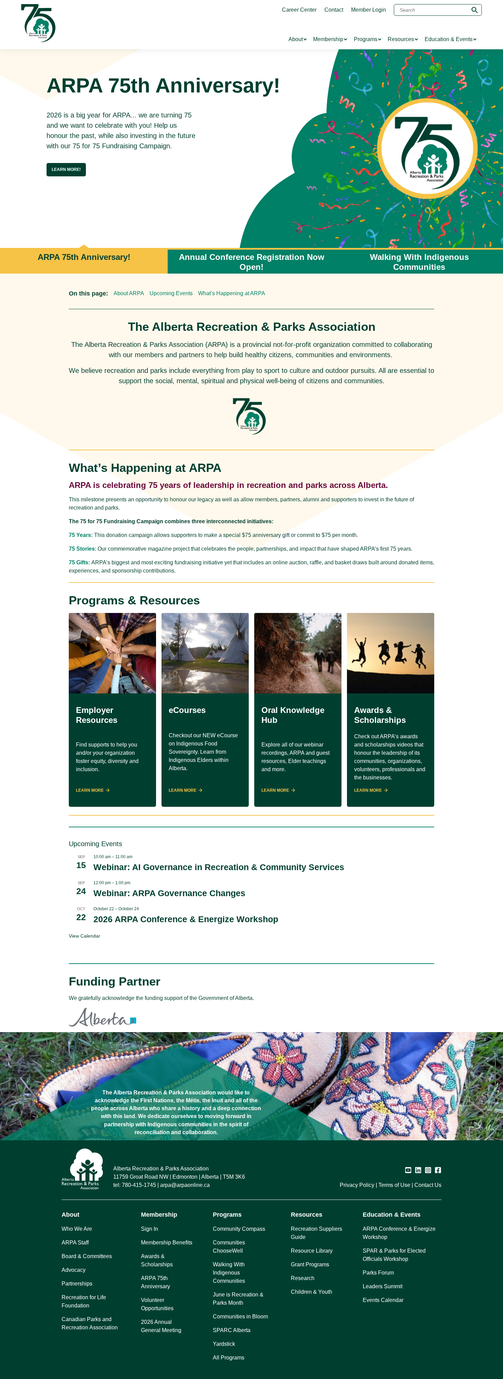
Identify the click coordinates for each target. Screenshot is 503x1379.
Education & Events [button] (392, 1214)
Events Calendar (383, 1300)
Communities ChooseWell (229, 1247)
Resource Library (312, 1251)
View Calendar (84, 936)
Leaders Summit (382, 1286)
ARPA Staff (75, 1242)
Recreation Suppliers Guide (316, 1233)
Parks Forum (378, 1273)
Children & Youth (311, 1292)
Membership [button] (159, 1214)
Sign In (149, 1229)
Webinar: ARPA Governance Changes (169, 893)
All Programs (228, 1358)
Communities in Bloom (240, 1316)
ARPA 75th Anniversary (155, 1282)
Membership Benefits (166, 1242)
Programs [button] (227, 1214)
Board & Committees (87, 1256)
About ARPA (129, 293)
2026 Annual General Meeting (161, 1326)
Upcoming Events (171, 293)
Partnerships (77, 1284)
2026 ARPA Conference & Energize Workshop (185, 919)
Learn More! (66, 169)
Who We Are (77, 1229)
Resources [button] (306, 1214)
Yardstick (224, 1344)
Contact (333, 10)
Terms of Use (394, 1185)
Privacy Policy (357, 1185)
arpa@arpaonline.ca (185, 1185)
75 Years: (81, 535)
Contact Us (427, 1185)
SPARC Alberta (231, 1330)
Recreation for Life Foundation (84, 1301)
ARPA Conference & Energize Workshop (399, 1233)
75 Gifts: (79, 562)
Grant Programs (310, 1264)
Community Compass (239, 1229)
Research (302, 1278)
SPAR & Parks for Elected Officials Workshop (394, 1255)
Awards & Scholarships (157, 1260)
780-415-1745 (139, 1185)
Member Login (368, 10)
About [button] (70, 1214)
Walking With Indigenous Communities (229, 1273)
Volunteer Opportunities (157, 1304)
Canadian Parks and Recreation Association (90, 1323)
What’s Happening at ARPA (231, 293)
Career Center (299, 10)
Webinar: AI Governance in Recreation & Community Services (218, 867)
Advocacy (74, 1270)
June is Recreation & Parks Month (238, 1299)
